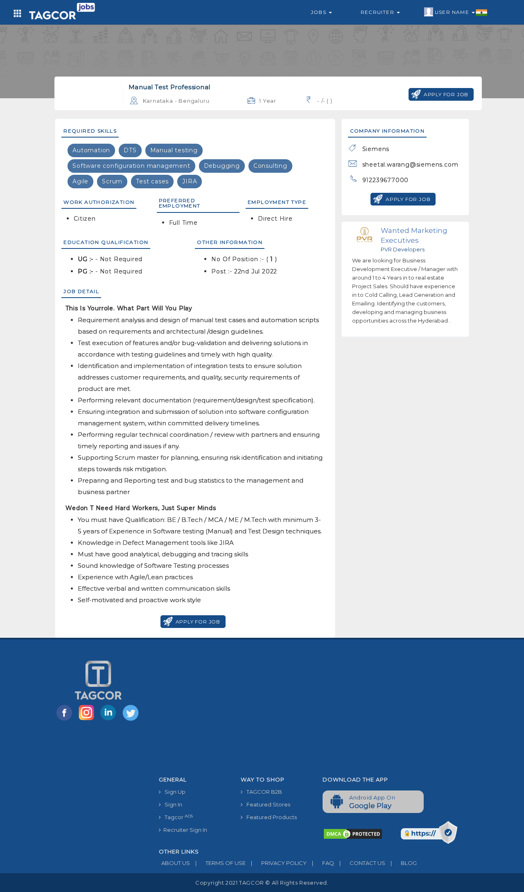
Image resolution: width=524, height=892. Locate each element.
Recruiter (378, 12)
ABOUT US (174, 863)
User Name (453, 12)
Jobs (319, 12)
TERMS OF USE (220, 863)
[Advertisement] (316, 711)
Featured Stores (266, 804)
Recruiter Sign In (184, 830)
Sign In (171, 804)
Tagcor (177, 817)
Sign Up (173, 791)
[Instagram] (88, 720)
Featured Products (270, 817)
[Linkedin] (110, 720)
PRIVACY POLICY (279, 863)
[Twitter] (131, 720)
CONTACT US (362, 863)
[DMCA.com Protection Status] (353, 833)
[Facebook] (66, 720)
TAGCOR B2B (262, 791)
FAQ (323, 863)
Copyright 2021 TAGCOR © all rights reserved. (261, 882)
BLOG (404, 863)
